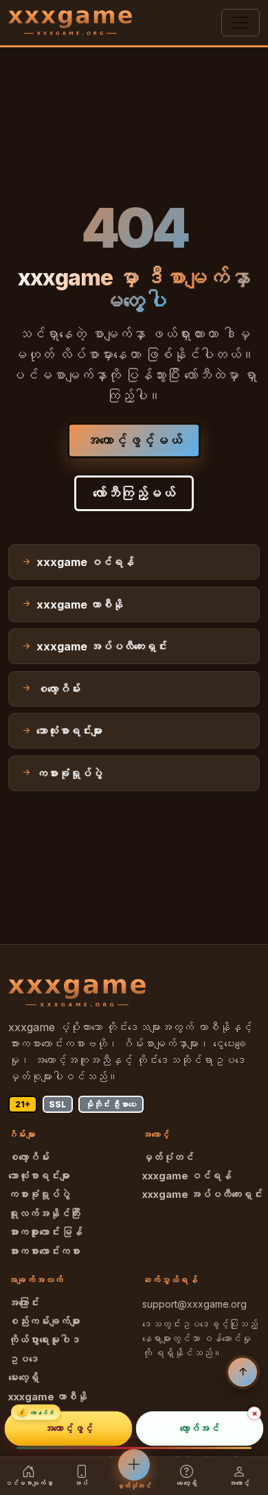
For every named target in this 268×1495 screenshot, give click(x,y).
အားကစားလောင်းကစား (44, 1251)
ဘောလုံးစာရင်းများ (39, 1176)
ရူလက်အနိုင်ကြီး (44, 1214)
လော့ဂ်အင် (199, 1428)
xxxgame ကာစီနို (47, 1397)
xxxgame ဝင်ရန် (187, 1176)
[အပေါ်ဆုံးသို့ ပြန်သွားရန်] (242, 1372)
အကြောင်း (23, 1303)
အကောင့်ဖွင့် (68, 1428)
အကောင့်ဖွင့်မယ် (134, 440)
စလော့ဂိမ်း (28, 1157)
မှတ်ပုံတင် (168, 1157)
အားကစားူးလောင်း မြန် (45, 1232)
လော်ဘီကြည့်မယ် (134, 493)
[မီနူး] (240, 22)
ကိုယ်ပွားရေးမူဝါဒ (44, 1340)
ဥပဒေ (23, 1359)
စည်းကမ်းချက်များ (44, 1321)
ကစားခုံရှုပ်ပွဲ (39, 1194)
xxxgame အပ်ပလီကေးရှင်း (202, 1194)
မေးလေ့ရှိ (23, 1378)
